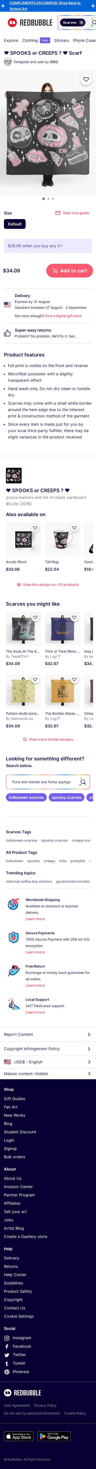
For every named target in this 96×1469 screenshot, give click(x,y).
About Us (12, 1178)
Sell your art (15, 1211)
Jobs (8, 1219)
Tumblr (19, 1363)
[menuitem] (11, 40)
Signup (10, 1148)
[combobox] (87, 22)
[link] (26, 797)
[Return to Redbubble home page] (30, 22)
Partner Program (19, 1194)
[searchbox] (48, 782)
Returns (11, 1266)
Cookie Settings (19, 1316)
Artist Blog (14, 1228)
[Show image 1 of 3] (43, 199)
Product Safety (18, 1291)
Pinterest (21, 1371)
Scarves (13, 831)
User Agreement (17, 1405)
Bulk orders (14, 1156)
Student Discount (20, 1131)
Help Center (15, 1274)
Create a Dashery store (25, 1236)
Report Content (18, 1034)
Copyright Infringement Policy (32, 1048)
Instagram (22, 1337)
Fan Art (11, 1106)
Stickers (61, 40)
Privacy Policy (45, 1405)
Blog (8, 1123)
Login (9, 1140)
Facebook (22, 1346)
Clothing (35, 40)
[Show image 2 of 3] (48, 199)
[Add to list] (86, 79)
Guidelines (13, 1282)
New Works (14, 1115)
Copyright (13, 1299)
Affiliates (12, 1203)
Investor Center (18, 1186)
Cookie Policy (75, 1413)
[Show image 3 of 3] (53, 199)
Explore (11, 40)
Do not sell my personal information (32, 1413)
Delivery (11, 1258)
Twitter (19, 1354)
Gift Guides (14, 1098)
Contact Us (14, 1307)
